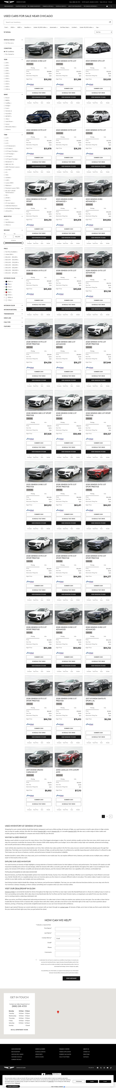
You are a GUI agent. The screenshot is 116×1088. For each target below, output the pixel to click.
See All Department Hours (19, 1030)
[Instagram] (104, 1068)
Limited (74, 27)
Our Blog (86, 1057)
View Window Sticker (39, 97)
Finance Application (65, 1051)
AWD (19, 27)
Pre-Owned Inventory (33, 6)
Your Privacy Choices (57, 1086)
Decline (92, 1081)
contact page (64, 907)
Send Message (71, 978)
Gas (97, 27)
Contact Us (86, 1051)
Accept (105, 1081)
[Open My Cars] (106, 6)
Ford (6, 27)
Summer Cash (38, 88)
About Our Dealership (74, 6)
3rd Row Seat (64, 27)
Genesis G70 (55, 831)
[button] (38, 64)
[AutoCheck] (30, 84)
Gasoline (27, 27)
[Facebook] (97, 1068)
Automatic (54, 27)
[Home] (9, 2)
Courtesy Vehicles (21, 6)
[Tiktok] (111, 1068)
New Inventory (8, 6)
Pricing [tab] (33, 68)
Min (4, 233)
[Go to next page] (110, 816)
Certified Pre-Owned (17, 1054)
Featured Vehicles (16, 1057)
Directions (86, 1054)
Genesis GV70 (72, 831)
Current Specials (16, 1059)
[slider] (4, 243)
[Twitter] (101, 1068)
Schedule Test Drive (38, 93)
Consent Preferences (13, 1086)
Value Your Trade (64, 1057)
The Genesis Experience (90, 6)
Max (14, 233)
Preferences (79, 1081)
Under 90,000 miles (87, 27)
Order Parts (38, 1054)
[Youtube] (107, 1068)
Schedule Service (61, 6)
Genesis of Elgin (10, 892)
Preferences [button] (17, 1083)
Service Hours (39, 1057)
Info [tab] (45, 68)
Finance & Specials (48, 6)
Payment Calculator (65, 1054)
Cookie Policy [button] (51, 1081)
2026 (13, 27)
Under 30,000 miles (41, 27)
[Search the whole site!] (111, 6)
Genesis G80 (42, 831)
